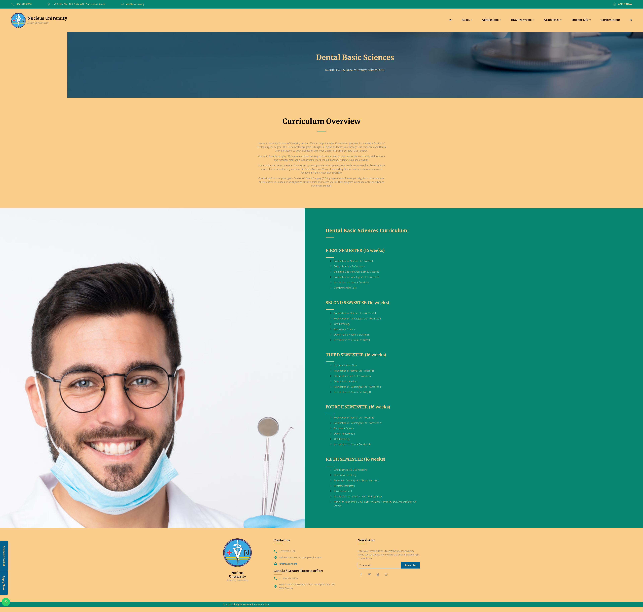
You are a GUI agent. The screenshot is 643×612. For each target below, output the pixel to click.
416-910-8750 (24, 4)
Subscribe (410, 565)
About (466, 19)
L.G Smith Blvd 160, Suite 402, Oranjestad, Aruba (78, 4)
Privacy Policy (261, 604)
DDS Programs (521, 19)
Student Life (579, 19)
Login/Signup (610, 19)
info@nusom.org (135, 4)
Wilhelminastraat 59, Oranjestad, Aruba (300, 557)
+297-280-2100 (287, 551)
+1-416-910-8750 (288, 578)
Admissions (490, 19)
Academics (551, 19)
